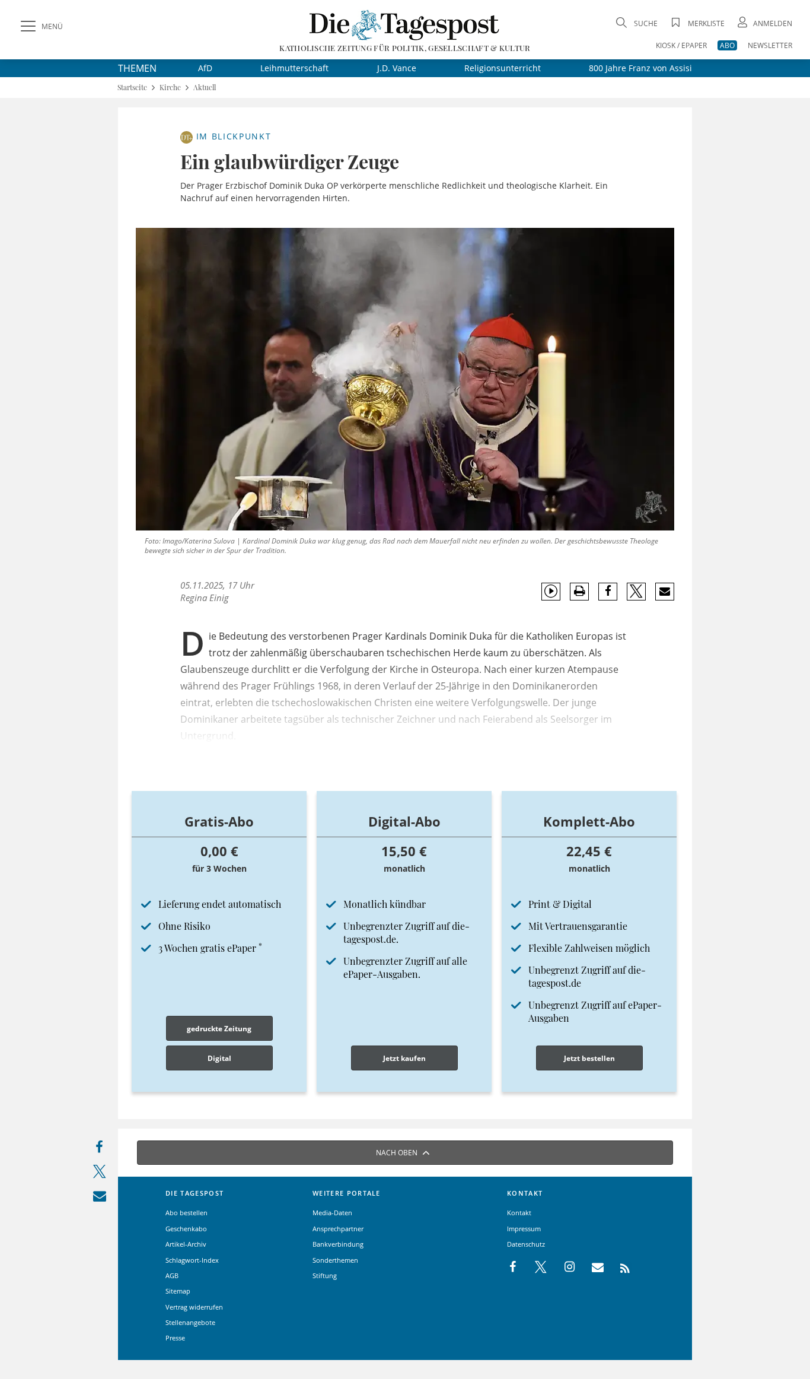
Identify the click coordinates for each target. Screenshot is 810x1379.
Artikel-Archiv (185, 1244)
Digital (219, 1058)
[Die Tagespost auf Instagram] (563, 1267)
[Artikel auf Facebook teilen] (608, 591)
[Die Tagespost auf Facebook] (514, 1267)
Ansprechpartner (337, 1228)
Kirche (170, 87)
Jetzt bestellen (589, 1058)
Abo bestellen (186, 1212)
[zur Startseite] (405, 25)
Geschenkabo (186, 1228)
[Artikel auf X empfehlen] (636, 591)
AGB (171, 1275)
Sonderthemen (335, 1260)
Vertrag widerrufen (194, 1306)
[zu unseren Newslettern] (592, 1267)
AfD (205, 68)
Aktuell (204, 87)
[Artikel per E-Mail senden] (664, 591)
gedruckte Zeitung (219, 1029)
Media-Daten (332, 1212)
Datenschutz (526, 1244)
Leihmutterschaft (294, 68)
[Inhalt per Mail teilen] (99, 1198)
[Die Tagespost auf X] (535, 1267)
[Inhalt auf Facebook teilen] (99, 1149)
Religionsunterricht (502, 68)
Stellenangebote (190, 1322)
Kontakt (519, 1212)
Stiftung (324, 1275)
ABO (727, 45)
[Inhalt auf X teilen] (99, 1174)
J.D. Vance (396, 68)
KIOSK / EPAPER (681, 45)
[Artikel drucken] (579, 591)
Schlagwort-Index (192, 1260)
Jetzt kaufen (404, 1058)
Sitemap (177, 1290)
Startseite (132, 87)
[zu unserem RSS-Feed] (619, 1267)
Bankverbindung (337, 1244)
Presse (175, 1337)
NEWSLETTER (770, 45)
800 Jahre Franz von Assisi (640, 68)
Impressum (524, 1228)
